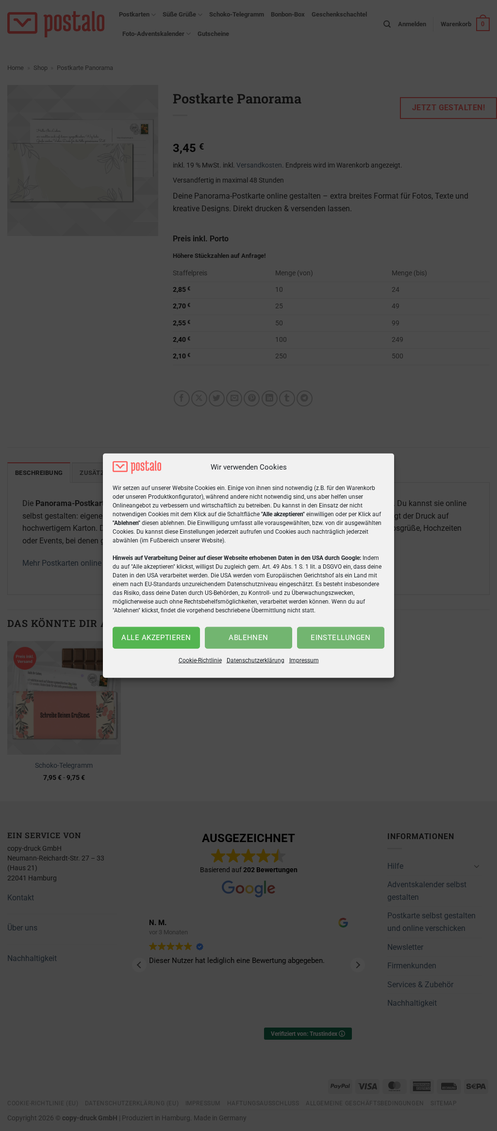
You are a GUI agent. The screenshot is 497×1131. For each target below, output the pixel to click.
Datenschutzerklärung (255, 660)
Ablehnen (248, 637)
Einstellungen (341, 637)
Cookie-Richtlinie (200, 660)
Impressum (304, 660)
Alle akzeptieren (156, 637)
